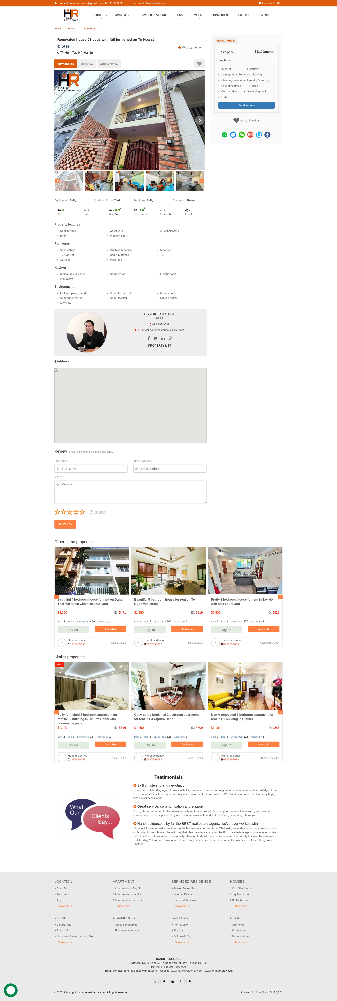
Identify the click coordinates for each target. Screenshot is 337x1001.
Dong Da (61, 888)
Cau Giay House (241, 888)
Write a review (192, 47)
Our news (237, 924)
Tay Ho (73, 630)
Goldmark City (182, 936)
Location (100, 15)
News (235, 918)
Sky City (178, 930)
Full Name (60, 460)
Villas (198, 15)
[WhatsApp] (170, 338)
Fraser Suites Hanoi (185, 888)
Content (59, 476)
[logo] (71, 10)
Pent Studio (180, 924)
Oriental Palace (182, 894)
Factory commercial (126, 930)
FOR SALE (243, 15)
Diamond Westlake (185, 900)
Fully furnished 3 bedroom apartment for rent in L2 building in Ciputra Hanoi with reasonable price (87, 719)
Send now (65, 524)
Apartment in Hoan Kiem (129, 900)
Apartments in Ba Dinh (128, 894)
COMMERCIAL (220, 15)
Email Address (142, 460)
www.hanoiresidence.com (186, 970)
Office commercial (125, 924)
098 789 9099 (160, 324)
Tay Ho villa (63, 930)
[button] (130, 404)
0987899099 (77, 644)
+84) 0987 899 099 (174, 966)
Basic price (226, 40)
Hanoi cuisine (240, 936)
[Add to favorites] (199, 63)
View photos (65, 63)
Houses (181, 15)
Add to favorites (250, 120)
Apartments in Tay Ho (127, 888)
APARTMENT (123, 15)
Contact (264, 15)
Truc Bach (62, 894)
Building (179, 918)
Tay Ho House (89, 28)
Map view (87, 63)
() (271, 3)
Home (57, 28)
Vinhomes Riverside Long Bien (75, 936)
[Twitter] (155, 338)
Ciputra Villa (63, 924)
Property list (159, 345)
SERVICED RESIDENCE (153, 15)
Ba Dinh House (241, 900)
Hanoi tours (238, 930)
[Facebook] (149, 338)
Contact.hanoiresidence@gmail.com (161, 329)
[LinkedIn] (163, 338)
